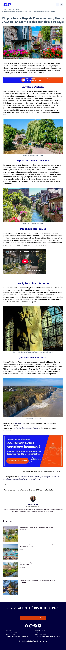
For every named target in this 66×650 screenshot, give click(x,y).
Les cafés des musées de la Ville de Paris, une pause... (36, 527)
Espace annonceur (40, 630)
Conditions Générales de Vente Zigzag (47, 636)
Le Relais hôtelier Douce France (26, 428)
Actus (21, 585)
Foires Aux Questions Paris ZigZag (17, 636)
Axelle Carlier (33, 504)
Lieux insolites (23, 529)
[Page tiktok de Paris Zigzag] (35, 625)
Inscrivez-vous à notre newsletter (33, 618)
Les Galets (18, 423)
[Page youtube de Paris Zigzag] (39, 625)
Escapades (22, 567)
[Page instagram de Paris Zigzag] (31, 625)
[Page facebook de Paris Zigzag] (26, 625)
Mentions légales (40, 634)
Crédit (36, 632)
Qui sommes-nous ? (12, 632)
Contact (8, 630)
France (21, 549)
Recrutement (10, 634)
